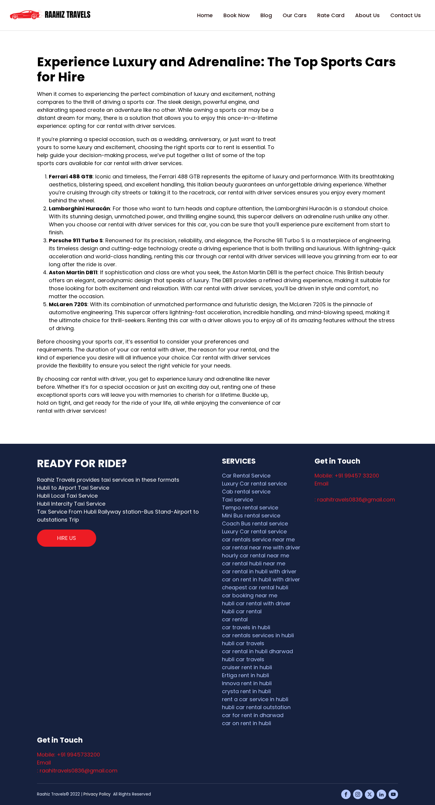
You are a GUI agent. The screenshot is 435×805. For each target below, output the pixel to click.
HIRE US (66, 538)
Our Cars (295, 15)
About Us (367, 15)
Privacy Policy (97, 794)
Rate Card (330, 15)
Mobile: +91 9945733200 (68, 754)
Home (205, 15)
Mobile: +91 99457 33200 (347, 475)
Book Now (236, 15)
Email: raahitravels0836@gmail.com (355, 491)
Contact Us (405, 15)
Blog (266, 15)
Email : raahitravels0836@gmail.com (77, 766)
